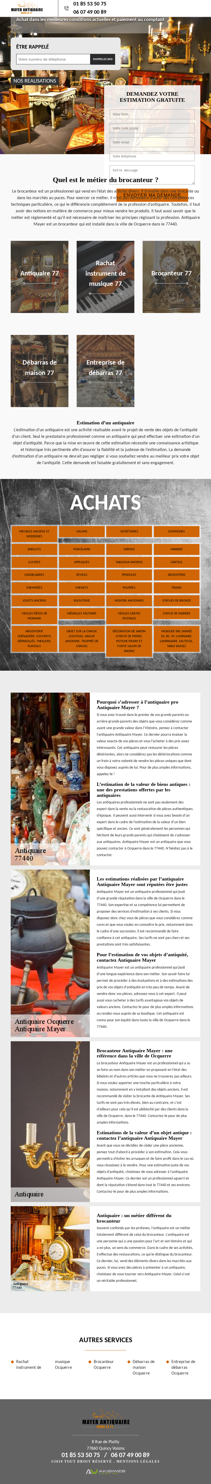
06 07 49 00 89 (89, 12)
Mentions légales (138, 1461)
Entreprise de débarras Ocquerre (183, 1368)
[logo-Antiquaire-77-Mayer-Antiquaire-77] (27, 8)
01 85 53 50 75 (89, 4)
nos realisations (34, 81)
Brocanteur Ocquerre (104, 1365)
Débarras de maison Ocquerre (144, 1368)
